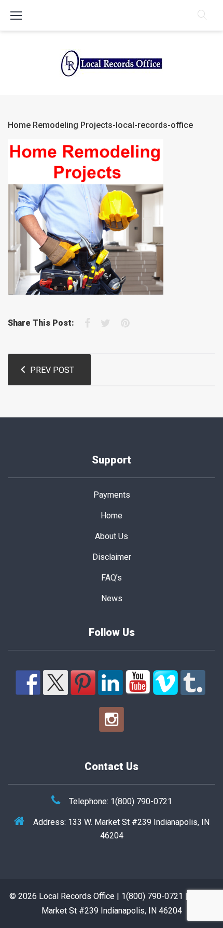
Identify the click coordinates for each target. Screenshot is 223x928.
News (111, 598)
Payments (111, 495)
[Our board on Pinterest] (83, 682)
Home (111, 515)
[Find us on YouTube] (138, 682)
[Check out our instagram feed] (111, 719)
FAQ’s (111, 578)
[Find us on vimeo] (165, 682)
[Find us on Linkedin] (110, 682)
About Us (111, 536)
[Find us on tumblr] (192, 682)
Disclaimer (111, 557)
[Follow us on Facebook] (28, 682)
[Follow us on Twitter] (55, 682)
